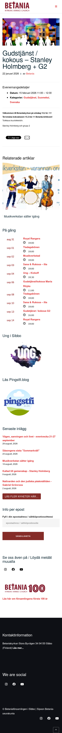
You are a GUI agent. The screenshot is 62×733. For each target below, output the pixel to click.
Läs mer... (18, 648)
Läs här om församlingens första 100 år (25, 598)
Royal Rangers (31, 238)
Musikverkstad (31, 255)
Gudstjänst (30, 97)
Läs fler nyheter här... (22, 496)
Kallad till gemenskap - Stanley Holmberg (26, 471)
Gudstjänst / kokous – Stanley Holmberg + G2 (27, 59)
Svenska (15, 102)
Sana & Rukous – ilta (35, 264)
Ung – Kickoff (31, 273)
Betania (30, 73)
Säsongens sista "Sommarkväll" (21, 450)
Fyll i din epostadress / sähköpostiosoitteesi (27, 516)
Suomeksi (43, 97)
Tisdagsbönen (31, 247)
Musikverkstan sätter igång (21, 216)
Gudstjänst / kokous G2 (36, 311)
